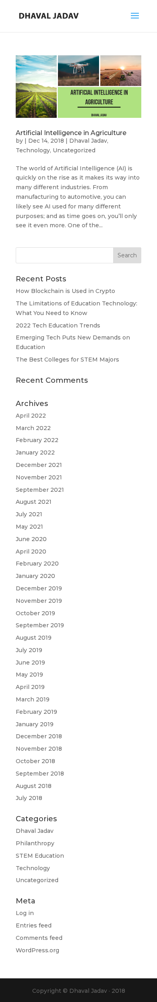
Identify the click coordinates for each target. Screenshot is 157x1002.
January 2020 (35, 576)
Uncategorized (74, 150)
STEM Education (40, 855)
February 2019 (36, 711)
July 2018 (29, 798)
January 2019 (35, 724)
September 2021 (40, 489)
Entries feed (34, 925)
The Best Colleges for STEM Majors (67, 359)
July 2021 (29, 514)
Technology (33, 150)
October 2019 (35, 613)
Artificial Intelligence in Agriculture (71, 133)
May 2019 (29, 674)
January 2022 (35, 452)
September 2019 (40, 625)
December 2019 (39, 588)
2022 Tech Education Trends (58, 325)
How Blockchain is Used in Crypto (65, 291)
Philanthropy (35, 843)
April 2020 (31, 551)
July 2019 (29, 650)
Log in (25, 913)
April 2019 (30, 687)
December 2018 (39, 736)
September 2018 (40, 773)
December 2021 (39, 465)
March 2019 (33, 699)
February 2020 (37, 563)
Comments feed (39, 937)
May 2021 (29, 526)
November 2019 (39, 600)
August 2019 (34, 637)
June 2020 (31, 539)
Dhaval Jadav (88, 140)
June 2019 (30, 662)
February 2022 (37, 440)
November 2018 (39, 748)
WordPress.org (37, 950)
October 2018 (35, 761)
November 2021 (39, 477)
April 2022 (31, 415)
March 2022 (33, 428)
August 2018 (34, 786)
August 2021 (34, 501)
